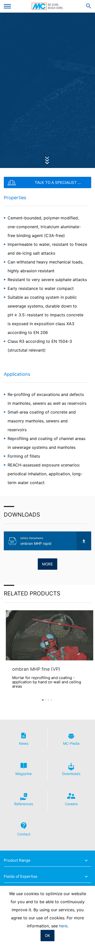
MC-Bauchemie (47, 6)
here (63, 925)
